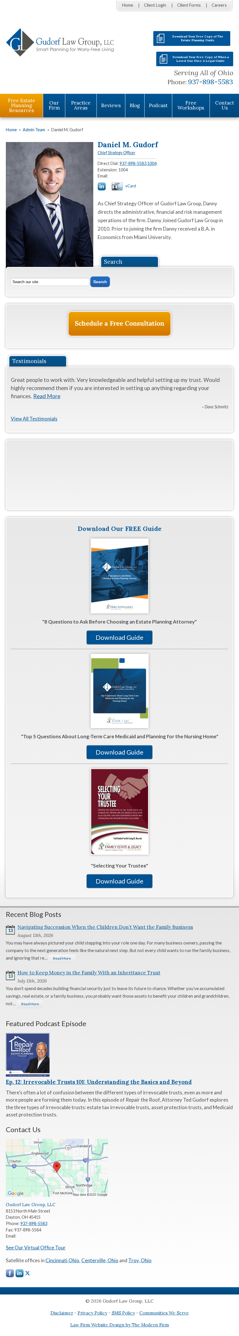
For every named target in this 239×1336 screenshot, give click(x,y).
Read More (46, 396)
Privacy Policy (92, 1313)
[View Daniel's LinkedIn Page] (102, 187)
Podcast (158, 105)
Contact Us (224, 105)
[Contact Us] (119, 324)
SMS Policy (123, 1313)
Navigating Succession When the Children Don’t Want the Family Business (105, 927)
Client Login (155, 5)
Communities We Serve (164, 1313)
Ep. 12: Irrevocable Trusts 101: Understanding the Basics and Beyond (99, 1081)
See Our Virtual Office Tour (36, 1248)
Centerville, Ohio (99, 1260)
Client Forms (189, 5)
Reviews (111, 105)
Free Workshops (191, 105)
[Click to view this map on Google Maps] (57, 1195)
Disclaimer (61, 1313)
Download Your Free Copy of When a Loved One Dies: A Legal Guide (201, 59)
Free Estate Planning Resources (21, 105)
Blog (135, 105)
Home (127, 5)
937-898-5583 (210, 81)
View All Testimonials (34, 419)
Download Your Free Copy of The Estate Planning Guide (197, 38)
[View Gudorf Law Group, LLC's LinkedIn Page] (19, 1274)
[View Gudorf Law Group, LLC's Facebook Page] (10, 1274)
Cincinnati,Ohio (62, 1260)
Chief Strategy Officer (116, 152)
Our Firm (54, 105)
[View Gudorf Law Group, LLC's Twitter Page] (27, 1273)
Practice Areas (81, 105)
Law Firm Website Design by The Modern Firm (119, 1325)
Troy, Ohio (140, 1260)
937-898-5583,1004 (138, 163)
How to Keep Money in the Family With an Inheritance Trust (88, 972)
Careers (219, 5)
